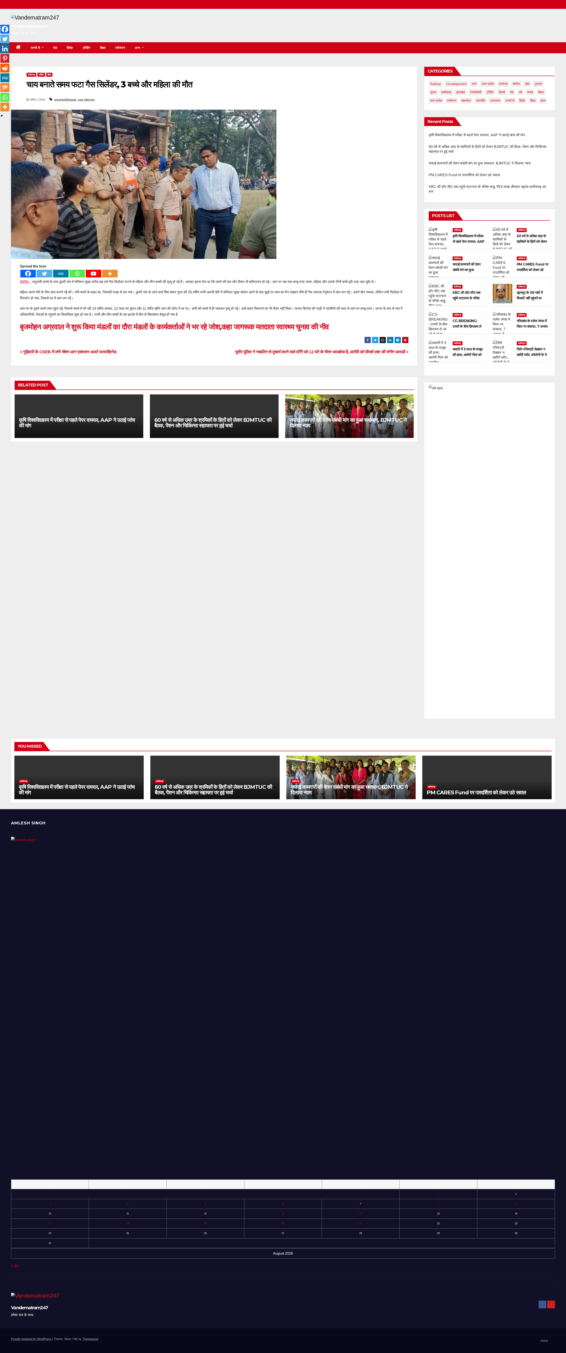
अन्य (138, 48)
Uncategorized (456, 84)
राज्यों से (36, 48)
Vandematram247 (29, 26)
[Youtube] (93, 273)
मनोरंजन (120, 48)
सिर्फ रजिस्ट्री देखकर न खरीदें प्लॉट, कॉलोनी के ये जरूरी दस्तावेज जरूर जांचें (532, 354)
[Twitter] (44, 273)
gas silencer (86, 99)
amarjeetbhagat (65, 99)
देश (55, 48)
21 (360, 1223)
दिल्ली (502, 92)
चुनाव (433, 92)
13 (283, 1213)
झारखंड (460, 92)
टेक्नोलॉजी (475, 92)
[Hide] (2, 116)
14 (360, 1213)
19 (205, 1223)
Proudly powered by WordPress (31, 1339)
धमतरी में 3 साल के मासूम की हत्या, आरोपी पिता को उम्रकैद (467, 354)
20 (283, 1223)
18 (127, 1223)
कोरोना (516, 84)
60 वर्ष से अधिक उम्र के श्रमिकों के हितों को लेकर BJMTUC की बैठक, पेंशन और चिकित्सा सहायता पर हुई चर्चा (213, 423)
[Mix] (4, 87)
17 (50, 1223)
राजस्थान (495, 100)
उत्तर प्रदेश (488, 84)
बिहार (541, 92)
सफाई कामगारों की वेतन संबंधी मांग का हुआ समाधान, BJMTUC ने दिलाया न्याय (348, 423)
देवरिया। (25, 282)
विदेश (70, 48)
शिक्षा (103, 48)
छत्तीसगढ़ (31, 74)
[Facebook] (28, 273)
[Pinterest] (4, 58)
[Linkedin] (4, 48)
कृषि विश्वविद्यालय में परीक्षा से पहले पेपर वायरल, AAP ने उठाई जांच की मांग (77, 423)
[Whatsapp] (77, 273)
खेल (527, 84)
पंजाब (530, 92)
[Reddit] (4, 68)
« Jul (15, 1265)
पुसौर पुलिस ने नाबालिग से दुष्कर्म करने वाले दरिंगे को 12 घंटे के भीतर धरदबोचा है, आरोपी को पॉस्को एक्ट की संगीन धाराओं (320, 352)
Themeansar (90, 1339)
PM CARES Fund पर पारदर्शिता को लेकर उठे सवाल (464, 175)
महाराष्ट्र (466, 100)
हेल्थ (543, 100)
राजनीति (480, 100)
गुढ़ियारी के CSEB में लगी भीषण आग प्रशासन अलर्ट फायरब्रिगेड (69, 352)
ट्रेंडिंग (86, 48)
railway (435, 84)
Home (544, 1340)
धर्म (520, 92)
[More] (110, 273)
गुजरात (538, 84)
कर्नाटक (503, 84)
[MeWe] (61, 273)
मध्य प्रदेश (436, 100)
